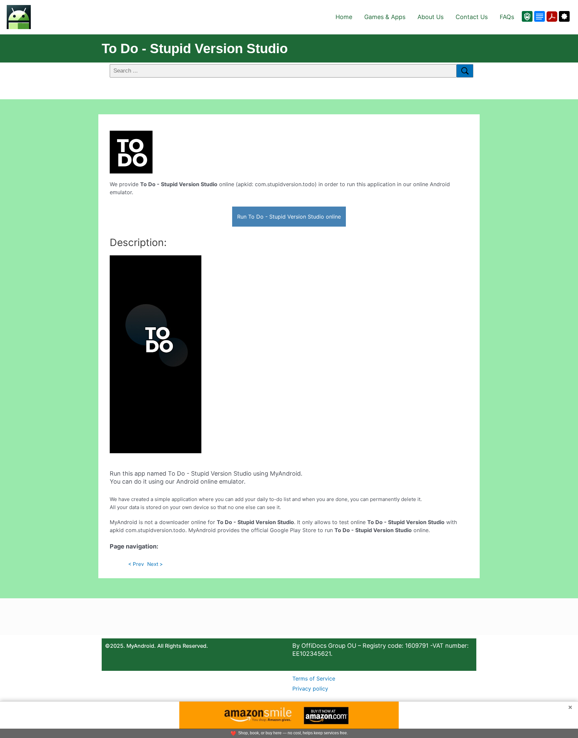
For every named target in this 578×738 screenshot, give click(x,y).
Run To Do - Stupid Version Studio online (289, 216)
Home (343, 16)
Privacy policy (310, 688)
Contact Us (472, 16)
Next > (155, 564)
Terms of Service (313, 678)
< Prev (136, 564)
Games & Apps (384, 16)
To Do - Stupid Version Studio (195, 48)
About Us (430, 16)
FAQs (507, 16)
